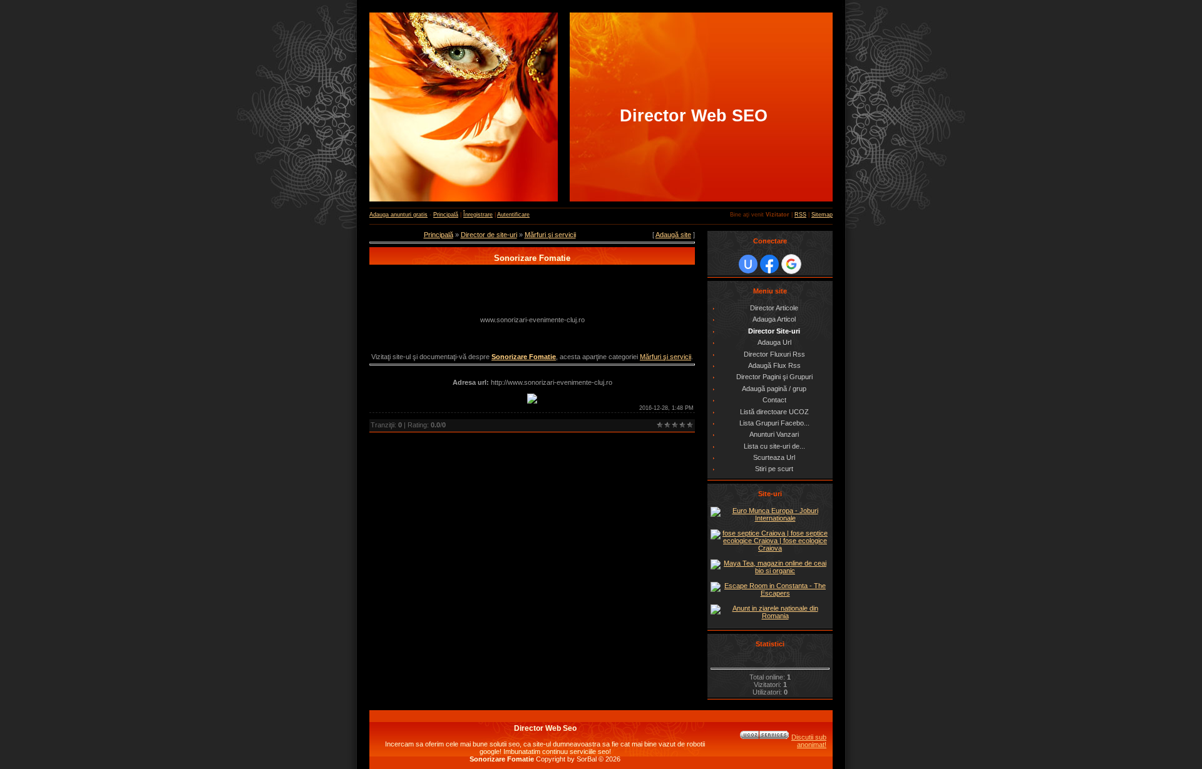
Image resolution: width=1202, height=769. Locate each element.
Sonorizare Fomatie (523, 356)
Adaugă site (673, 234)
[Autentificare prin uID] (748, 264)
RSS (800, 214)
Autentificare (513, 214)
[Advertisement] (532, 291)
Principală (445, 214)
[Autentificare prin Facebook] (769, 264)
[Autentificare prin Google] (791, 264)
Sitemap (822, 214)
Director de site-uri (489, 234)
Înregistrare (478, 214)
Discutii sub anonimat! (808, 740)
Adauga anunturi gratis (398, 214)
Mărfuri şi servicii (550, 234)
